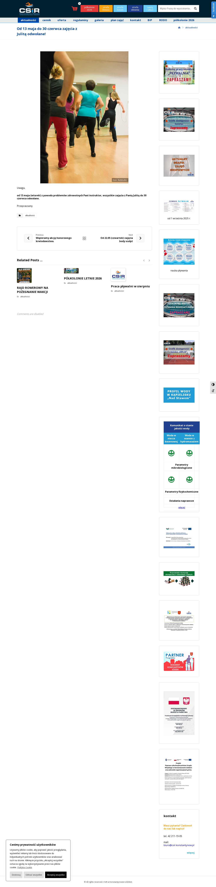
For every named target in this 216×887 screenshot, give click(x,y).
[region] (38, 860)
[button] (195, 8)
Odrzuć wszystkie (34, 874)
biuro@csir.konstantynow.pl (179, 845)
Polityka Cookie (24, 867)
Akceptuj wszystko (56, 874)
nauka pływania (179, 270)
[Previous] (144, 260)
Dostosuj (16, 874)
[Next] (149, 260)
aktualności (30, 215)
